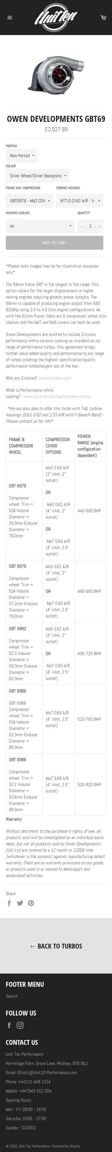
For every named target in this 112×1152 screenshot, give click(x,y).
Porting (11, 146)
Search (12, 996)
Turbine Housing (68, 188)
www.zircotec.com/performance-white (56, 396)
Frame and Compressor (23, 188)
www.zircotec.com (54, 378)
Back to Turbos (59, 946)
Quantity (84, 213)
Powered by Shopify (66, 1146)
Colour (11, 166)
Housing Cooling (18, 213)
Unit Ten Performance (34, 1146)
